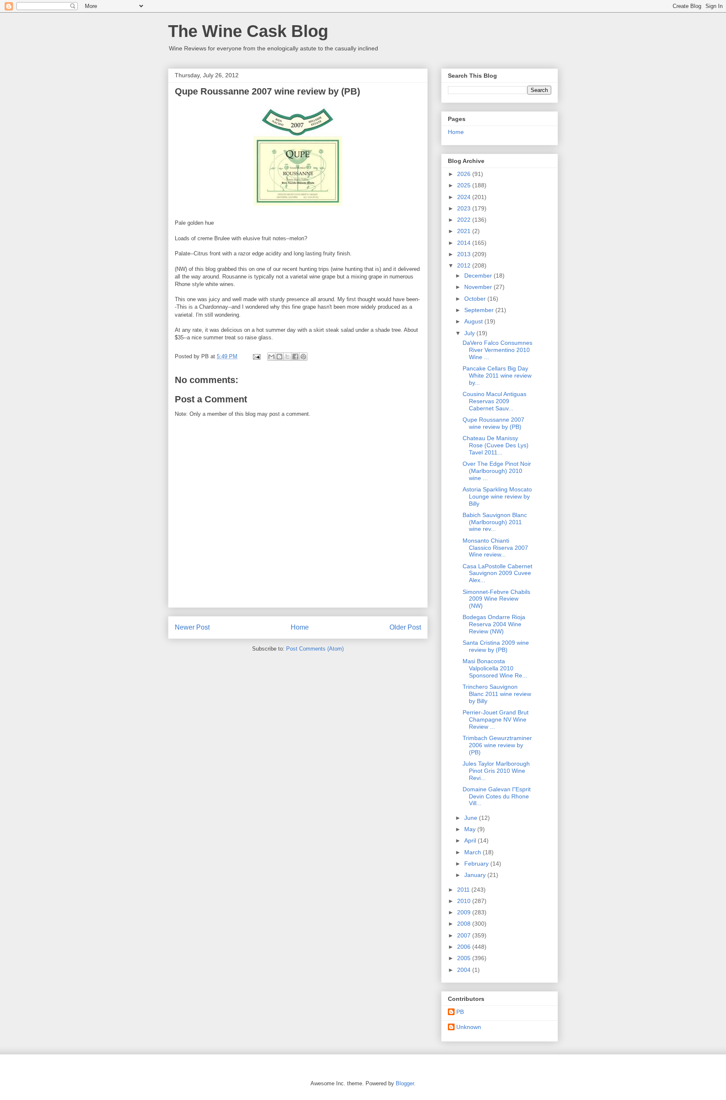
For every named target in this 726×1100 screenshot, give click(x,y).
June (471, 817)
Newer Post (192, 627)
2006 (464, 946)
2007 (464, 935)
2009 (464, 912)
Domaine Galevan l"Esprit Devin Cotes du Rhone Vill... (497, 796)
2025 (464, 185)
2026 (464, 174)
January (475, 875)
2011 (464, 889)
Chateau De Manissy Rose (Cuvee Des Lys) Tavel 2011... (496, 445)
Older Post (405, 627)
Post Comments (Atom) (315, 649)
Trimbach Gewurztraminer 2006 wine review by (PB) (497, 745)
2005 (464, 958)
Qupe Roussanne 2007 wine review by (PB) (493, 423)
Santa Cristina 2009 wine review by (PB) (496, 646)
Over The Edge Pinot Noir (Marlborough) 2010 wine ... (497, 470)
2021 (464, 231)
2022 (464, 219)
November (479, 287)
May (470, 829)
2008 (464, 923)
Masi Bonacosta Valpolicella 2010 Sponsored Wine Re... (495, 668)
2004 (464, 969)
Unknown (468, 1027)
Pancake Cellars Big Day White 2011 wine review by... (497, 375)
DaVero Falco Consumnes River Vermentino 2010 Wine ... (497, 349)
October (475, 298)
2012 (464, 265)
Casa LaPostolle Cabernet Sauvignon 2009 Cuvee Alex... (497, 573)
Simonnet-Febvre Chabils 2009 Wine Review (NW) (496, 598)
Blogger (405, 1083)
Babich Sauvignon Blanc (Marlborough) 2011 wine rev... (495, 522)
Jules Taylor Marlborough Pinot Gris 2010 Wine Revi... (496, 770)
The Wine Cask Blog (248, 31)
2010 (464, 901)
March (473, 852)
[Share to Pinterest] (303, 356)
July (470, 333)
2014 (464, 242)
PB (460, 1011)
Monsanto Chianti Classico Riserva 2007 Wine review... (495, 547)
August (474, 321)
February (477, 863)
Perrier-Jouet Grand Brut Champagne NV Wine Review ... (496, 719)
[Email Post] (256, 356)
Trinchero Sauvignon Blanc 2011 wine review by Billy (497, 693)
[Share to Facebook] (295, 356)
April (471, 840)
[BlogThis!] (279, 356)
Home (300, 627)
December (479, 275)
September (479, 310)
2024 (464, 197)
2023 (464, 208)
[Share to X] (287, 356)
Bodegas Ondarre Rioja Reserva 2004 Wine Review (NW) (494, 624)
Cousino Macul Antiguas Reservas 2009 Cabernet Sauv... (494, 401)
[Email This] (271, 356)
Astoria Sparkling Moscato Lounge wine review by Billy (497, 496)
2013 (464, 254)
